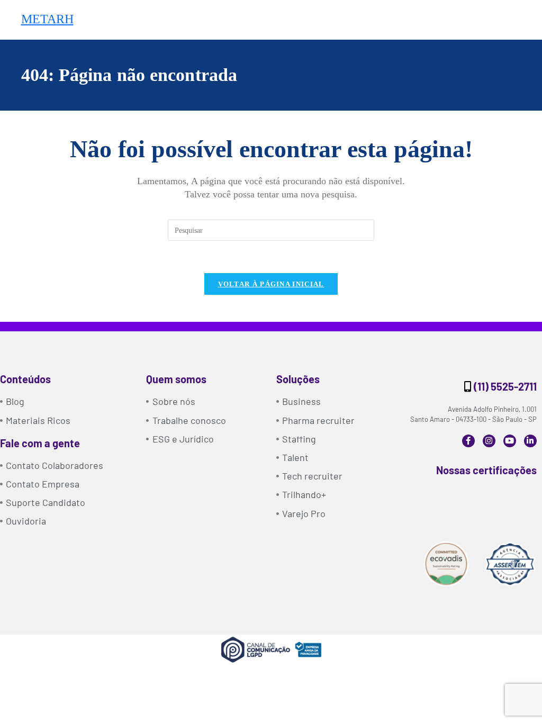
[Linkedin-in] (530, 441)
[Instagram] (489, 441)
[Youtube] (509, 441)
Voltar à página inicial (271, 284)
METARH (47, 19)
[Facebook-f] (468, 441)
